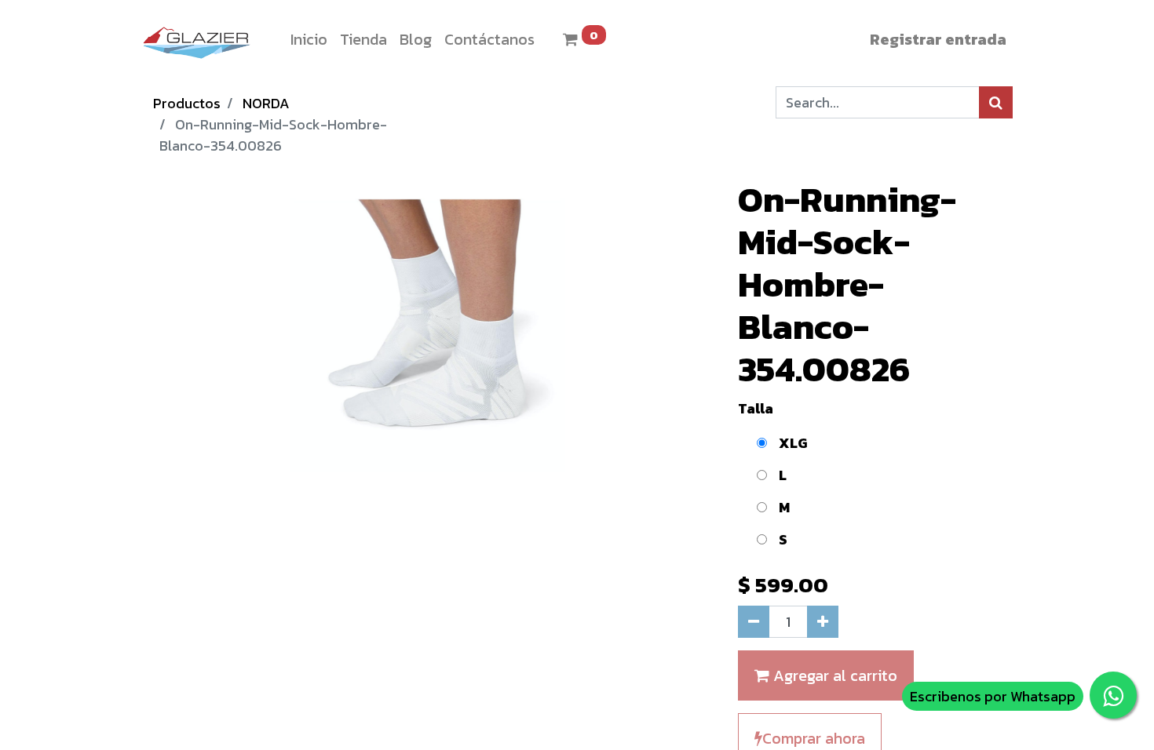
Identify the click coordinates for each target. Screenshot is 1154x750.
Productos (187, 103)
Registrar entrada (938, 39)
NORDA (266, 103)
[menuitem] (309, 39)
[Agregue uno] (822, 622)
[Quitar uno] (753, 622)
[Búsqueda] (996, 102)
